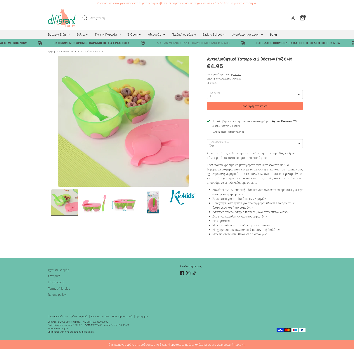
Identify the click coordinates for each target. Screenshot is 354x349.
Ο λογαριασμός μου (58, 316)
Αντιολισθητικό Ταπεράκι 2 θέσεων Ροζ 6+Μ (81, 51)
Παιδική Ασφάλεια (184, 34)
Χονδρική (54, 276)
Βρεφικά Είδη (57, 34)
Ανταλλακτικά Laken (246, 34)
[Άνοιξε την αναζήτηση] (84, 17)
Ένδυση (133, 34)
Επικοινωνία (56, 282)
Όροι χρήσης (142, 316)
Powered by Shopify (58, 328)
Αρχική (51, 51)
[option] (123, 122)
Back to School (212, 34)
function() (90, 331)
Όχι (212, 145)
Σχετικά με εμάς (58, 270)
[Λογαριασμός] (292, 18)
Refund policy (57, 294)
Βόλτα (81, 34)
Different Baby (73, 321)
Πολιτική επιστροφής (122, 316)
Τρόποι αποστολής (100, 316)
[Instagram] (188, 273)
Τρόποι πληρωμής (79, 316)
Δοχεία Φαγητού (232, 78)
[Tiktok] (194, 273)
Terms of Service (59, 288)
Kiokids (237, 74)
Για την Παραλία (106, 34)
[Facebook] (182, 273)
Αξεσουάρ (155, 34)
